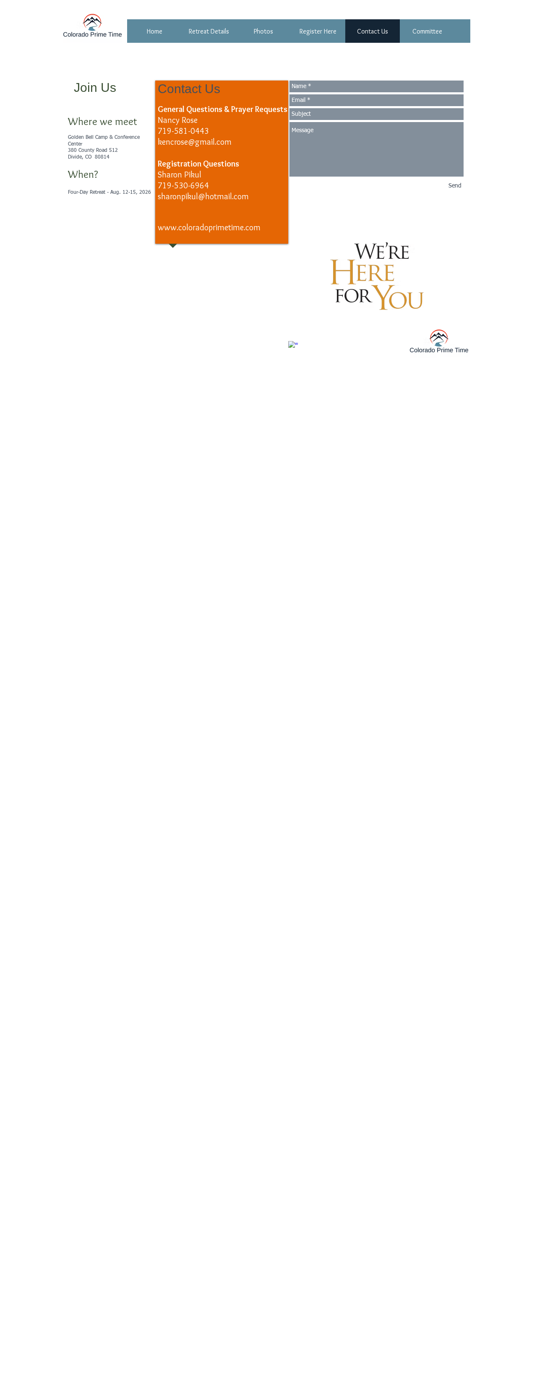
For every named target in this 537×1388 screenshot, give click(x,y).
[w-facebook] (293, 346)
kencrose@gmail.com (195, 142)
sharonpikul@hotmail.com (203, 196)
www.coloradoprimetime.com (209, 227)
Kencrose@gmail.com (100, 365)
